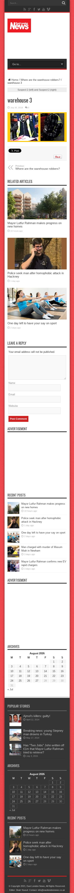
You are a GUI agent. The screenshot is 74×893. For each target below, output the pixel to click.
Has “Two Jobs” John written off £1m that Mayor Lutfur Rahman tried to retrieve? (43, 749)
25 (20, 680)
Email (11, 394)
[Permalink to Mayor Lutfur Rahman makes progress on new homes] (37, 203)
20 (37, 675)
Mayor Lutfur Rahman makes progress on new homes (42, 829)
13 (37, 671)
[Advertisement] (39, 44)
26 (28, 680)
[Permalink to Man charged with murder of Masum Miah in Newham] (13, 551)
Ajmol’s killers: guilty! (36, 716)
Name (11, 382)
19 (28, 675)
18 (20, 675)
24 (11, 680)
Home (14, 79)
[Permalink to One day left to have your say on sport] (37, 304)
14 (45, 671)
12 (28, 671)
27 (37, 680)
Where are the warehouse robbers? (40, 79)
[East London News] (37, 25)
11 (20, 671)
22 (53, 675)
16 (62, 671)
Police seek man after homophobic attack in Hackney (43, 844)
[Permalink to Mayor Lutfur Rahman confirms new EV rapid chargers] (13, 566)
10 (11, 671)
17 (11, 675)
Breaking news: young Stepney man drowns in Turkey (43, 732)
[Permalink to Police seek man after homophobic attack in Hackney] (37, 253)
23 (62, 675)
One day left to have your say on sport (32, 323)
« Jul (10, 689)
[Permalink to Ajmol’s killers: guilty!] (15, 720)
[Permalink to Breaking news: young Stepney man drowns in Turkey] (15, 735)
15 (53, 671)
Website (13, 405)
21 (45, 675)
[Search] (64, 3)
